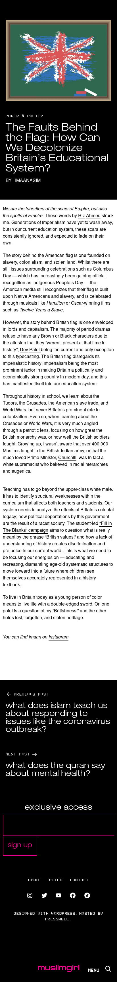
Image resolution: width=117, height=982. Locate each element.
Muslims (11, 450)
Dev (24, 349)
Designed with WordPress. (46, 913)
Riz (81, 215)
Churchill (67, 457)
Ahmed (93, 215)
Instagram (58, 636)
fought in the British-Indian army (52, 450)
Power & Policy (24, 116)
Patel (35, 349)
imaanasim (28, 180)
